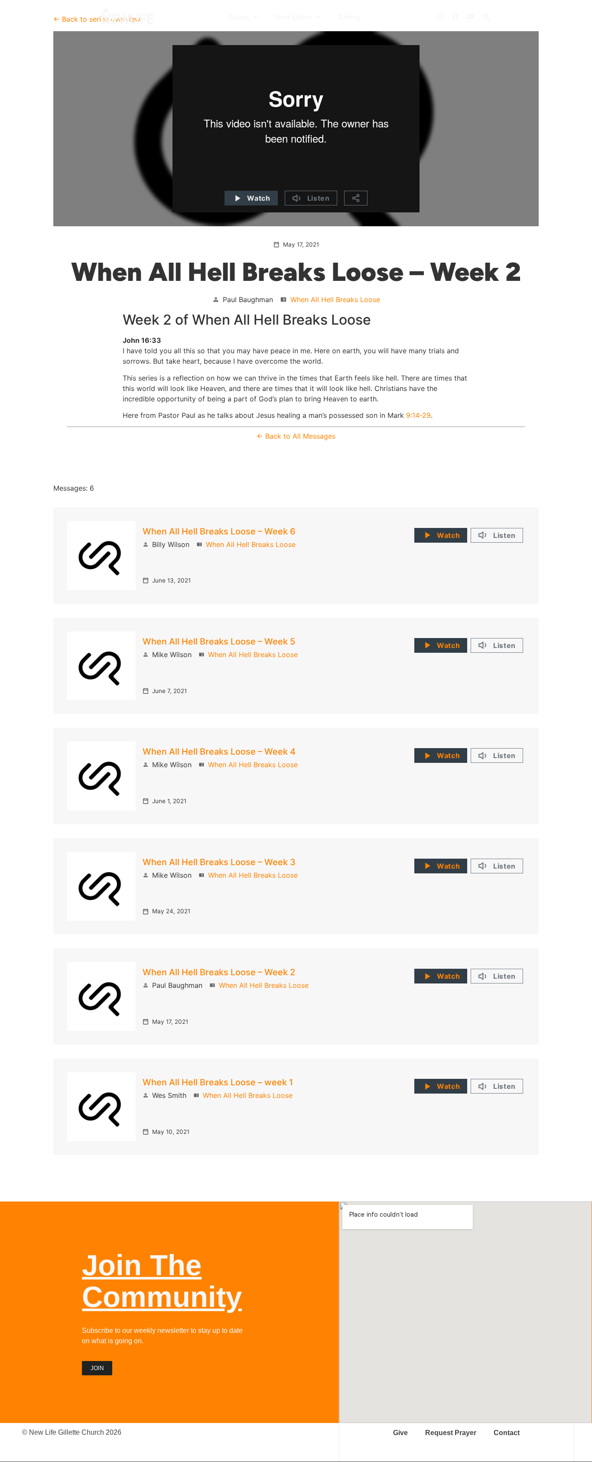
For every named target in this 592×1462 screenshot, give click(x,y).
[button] (485, 16)
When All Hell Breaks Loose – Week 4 (219, 751)
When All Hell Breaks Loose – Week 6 (219, 531)
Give (400, 1432)
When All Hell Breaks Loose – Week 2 (219, 972)
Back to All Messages (300, 436)
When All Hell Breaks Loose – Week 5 (219, 641)
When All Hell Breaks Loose (335, 299)
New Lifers (293, 17)
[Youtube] (470, 16)
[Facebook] (455, 16)
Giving (349, 17)
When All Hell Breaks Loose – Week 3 (219, 862)
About (238, 17)
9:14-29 (418, 415)
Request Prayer (450, 1432)
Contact (507, 1432)
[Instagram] (439, 16)
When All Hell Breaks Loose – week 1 (218, 1082)
